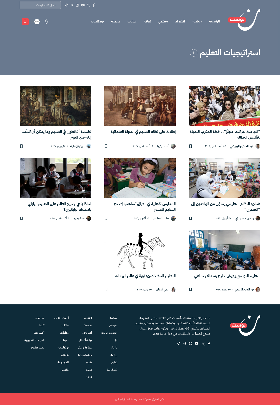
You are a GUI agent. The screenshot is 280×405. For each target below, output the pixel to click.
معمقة (115, 21)
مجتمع (163, 21)
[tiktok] (178, 344)
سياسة (197, 21)
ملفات (132, 21)
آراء (115, 340)
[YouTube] (83, 5)
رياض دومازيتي (244, 218)
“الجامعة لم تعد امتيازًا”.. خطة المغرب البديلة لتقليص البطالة (224, 134)
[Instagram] (77, 5)
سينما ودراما (85, 355)
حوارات (65, 340)
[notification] (46, 21)
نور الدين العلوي (244, 290)
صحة (89, 370)
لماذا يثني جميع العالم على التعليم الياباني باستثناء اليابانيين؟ (59, 206)
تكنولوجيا (112, 370)
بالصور (65, 370)
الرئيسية (214, 21)
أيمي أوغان (162, 290)
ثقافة (147, 21)
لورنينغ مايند (76, 146)
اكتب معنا (39, 333)
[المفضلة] (25, 21)
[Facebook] (93, 5)
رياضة (113, 355)
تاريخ (114, 347)
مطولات (64, 333)
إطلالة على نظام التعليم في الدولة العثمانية (143, 131)
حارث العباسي (161, 218)
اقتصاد (180, 21)
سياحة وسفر (85, 347)
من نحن (39, 318)
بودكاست (97, 21)
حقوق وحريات (109, 333)
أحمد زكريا (163, 146)
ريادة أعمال (85, 340)
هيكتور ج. (78, 218)
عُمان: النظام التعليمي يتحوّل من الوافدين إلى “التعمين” (225, 206)
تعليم (114, 362)
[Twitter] (88, 5)
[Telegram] (72, 5)
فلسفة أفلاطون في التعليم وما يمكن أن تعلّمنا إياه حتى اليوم (56, 134)
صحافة (88, 325)
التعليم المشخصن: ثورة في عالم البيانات (145, 276)
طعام (89, 362)
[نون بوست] (244, 21)
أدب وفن (87, 333)
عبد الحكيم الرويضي (242, 146)
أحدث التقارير (61, 318)
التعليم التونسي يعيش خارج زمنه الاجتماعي (227, 276)
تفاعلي (65, 355)
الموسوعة (63, 362)
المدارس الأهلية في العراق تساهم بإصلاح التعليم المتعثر (145, 206)
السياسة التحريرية (34, 340)
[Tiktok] (66, 5)
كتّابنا (41, 325)
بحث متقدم (37, 347)
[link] (193, 53)
